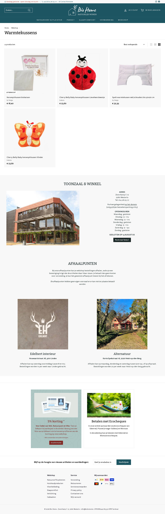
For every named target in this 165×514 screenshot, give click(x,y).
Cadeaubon (51, 497)
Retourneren (76, 483)
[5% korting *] (56, 405)
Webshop (123, 20)
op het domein (131, 204)
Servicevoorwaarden (79, 487)
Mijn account (76, 497)
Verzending (75, 480)
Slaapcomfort (87, 20)
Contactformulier (67, 2)
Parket (71, 20)
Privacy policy (76, 490)
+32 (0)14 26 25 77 (50, 2)
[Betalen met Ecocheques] (109, 405)
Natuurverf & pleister (49, 20)
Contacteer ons (77, 493)
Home (6, 28)
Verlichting (51, 493)
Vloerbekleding (53, 487)
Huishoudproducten (55, 483)
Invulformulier (56, 443)
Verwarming (107, 20)
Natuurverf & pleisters (56, 480)
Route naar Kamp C (122, 240)
